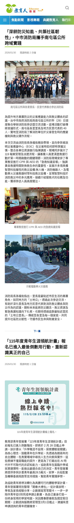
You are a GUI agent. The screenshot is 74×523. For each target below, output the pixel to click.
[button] (67, 8)
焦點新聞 (17, 20)
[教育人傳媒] (24, 8)
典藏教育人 (51, 20)
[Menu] (5, 20)
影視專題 (33, 20)
